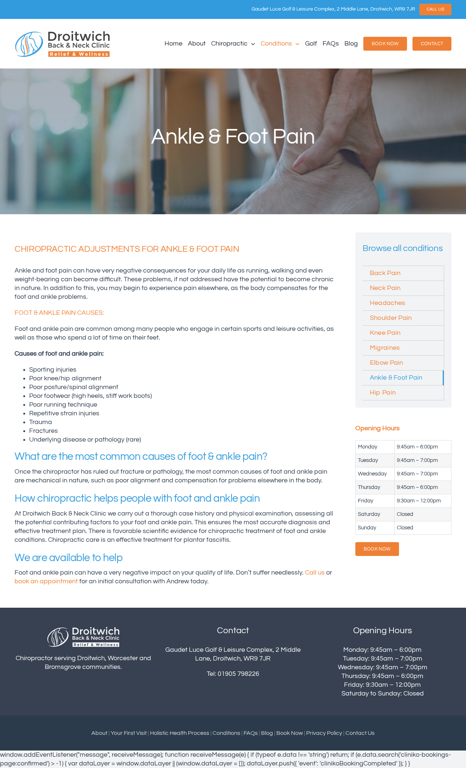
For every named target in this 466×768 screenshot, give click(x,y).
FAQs (251, 733)
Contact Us (360, 733)
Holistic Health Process (179, 733)
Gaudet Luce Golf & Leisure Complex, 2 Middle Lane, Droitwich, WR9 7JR (333, 9)
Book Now (289, 733)
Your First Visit (129, 733)
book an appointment (46, 581)
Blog (267, 733)
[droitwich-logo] (63, 33)
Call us (315, 572)
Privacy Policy (324, 733)
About (99, 733)
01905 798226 (238, 674)
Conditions (226, 733)
